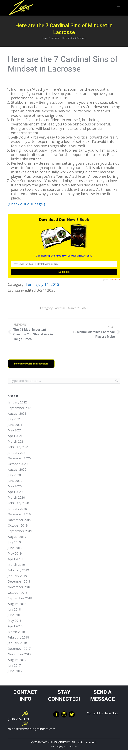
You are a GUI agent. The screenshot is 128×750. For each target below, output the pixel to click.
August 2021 (17, 414)
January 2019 (17, 576)
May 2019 (15, 553)
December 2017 (19, 649)
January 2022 (17, 402)
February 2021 (18, 447)
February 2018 (18, 637)
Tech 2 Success (70, 746)
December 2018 (19, 581)
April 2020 (15, 492)
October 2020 (17, 464)
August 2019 (17, 537)
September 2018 (20, 598)
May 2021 (15, 430)
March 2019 (16, 565)
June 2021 (15, 425)
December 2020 (19, 458)
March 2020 (16, 497)
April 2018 (15, 626)
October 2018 (17, 593)
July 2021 (14, 419)
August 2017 (17, 660)
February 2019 (18, 570)
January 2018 (17, 643)
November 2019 (19, 520)
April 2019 (15, 559)
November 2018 (19, 587)
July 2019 (14, 542)
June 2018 (15, 615)
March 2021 (16, 442)
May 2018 (15, 621)
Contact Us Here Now (102, 713)
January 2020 (17, 509)
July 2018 (14, 609)
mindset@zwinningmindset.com (32, 729)
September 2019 (20, 531)
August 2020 (17, 470)
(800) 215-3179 (18, 719)
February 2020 (18, 503)
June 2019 (15, 548)
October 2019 (17, 525)
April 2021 (15, 436)
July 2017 (14, 665)
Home (45, 38)
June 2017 (15, 671)
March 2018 (16, 632)
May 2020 (15, 486)
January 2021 (17, 453)
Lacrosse (55, 38)
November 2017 (19, 654)
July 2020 (14, 475)
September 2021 (20, 408)
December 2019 (19, 514)
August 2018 (17, 604)
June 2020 (15, 481)
